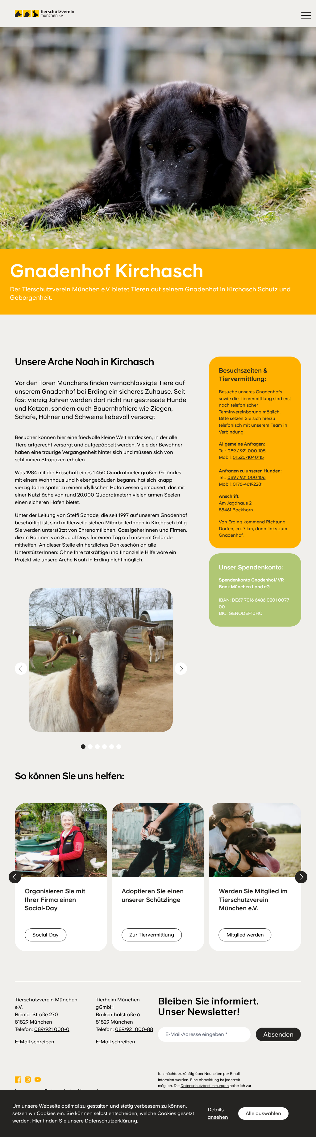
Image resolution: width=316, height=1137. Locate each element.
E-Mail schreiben (34, 1042)
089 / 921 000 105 (246, 450)
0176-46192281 (248, 484)
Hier (37, 1121)
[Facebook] (18, 1079)
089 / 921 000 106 (246, 477)
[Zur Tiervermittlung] (61, 877)
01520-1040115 (248, 457)
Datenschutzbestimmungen (205, 1086)
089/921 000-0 (51, 1029)
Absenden (278, 1034)
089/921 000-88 (134, 1029)
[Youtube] (38, 1079)
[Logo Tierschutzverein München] (44, 13)
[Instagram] (28, 1079)
